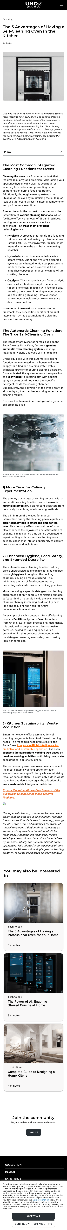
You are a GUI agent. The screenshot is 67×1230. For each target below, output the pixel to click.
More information (41, 1200)
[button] (33, 152)
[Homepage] (33, 5)
